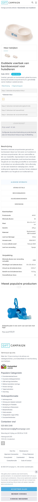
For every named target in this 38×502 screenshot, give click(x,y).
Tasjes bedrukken (8, 389)
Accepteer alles (19, 489)
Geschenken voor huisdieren (27, 8)
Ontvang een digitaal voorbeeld (12, 402)
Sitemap (31, 457)
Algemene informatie (19, 182)
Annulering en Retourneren (10, 407)
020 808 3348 (6, 425)
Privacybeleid (8, 457)
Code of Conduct (26, 460)
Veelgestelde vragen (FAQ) (10, 415)
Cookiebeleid (20, 457)
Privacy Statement (28, 454)
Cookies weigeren (19, 499)
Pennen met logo (8, 386)
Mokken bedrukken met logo (11, 384)
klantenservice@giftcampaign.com (15, 429)
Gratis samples (7, 412)
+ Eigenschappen (17, 86)
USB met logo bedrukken (10, 381)
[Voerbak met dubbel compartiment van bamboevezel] (19, 26)
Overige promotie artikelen (9, 8)
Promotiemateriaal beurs (10, 376)
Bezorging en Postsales (9, 404)
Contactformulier (12, 460)
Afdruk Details (19, 187)
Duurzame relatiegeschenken (11, 379)
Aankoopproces (7, 399)
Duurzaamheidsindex (19, 198)
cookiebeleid (8, 484)
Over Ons (12, 451)
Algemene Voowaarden (11, 454)
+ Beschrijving (5, 86)
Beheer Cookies (19, 494)
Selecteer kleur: (7, 94)
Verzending (19, 204)
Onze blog (6, 392)
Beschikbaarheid (19, 193)
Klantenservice (23, 451)
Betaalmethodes (7, 409)
